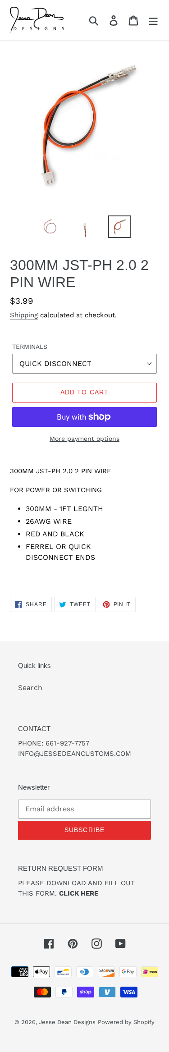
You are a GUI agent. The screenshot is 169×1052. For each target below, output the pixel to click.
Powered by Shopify (126, 1022)
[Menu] (153, 20)
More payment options (84, 438)
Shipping (24, 315)
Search (30, 687)
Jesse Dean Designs (67, 1022)
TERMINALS (29, 346)
